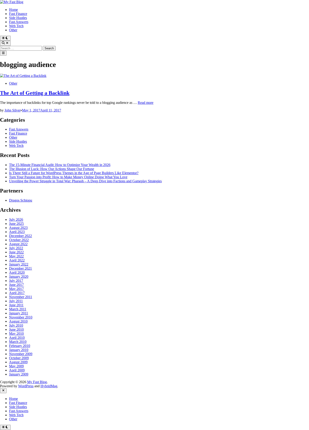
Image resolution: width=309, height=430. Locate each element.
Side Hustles (18, 18)
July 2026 (16, 219)
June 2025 (16, 224)
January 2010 (18, 350)
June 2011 (16, 305)
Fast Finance (18, 14)
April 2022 (17, 260)
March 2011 (17, 309)
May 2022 (16, 256)
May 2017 (16, 289)
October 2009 (19, 358)
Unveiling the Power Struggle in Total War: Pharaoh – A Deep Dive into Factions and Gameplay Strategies (85, 181)
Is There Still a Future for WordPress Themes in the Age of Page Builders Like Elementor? (73, 173)
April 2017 (17, 293)
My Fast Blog (37, 382)
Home (13, 10)
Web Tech (16, 26)
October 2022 (19, 240)
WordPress (25, 386)
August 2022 (18, 244)
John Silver (13, 110)
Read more (145, 103)
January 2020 (18, 276)
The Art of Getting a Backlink (34, 93)
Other (13, 30)
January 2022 (18, 264)
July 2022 (16, 248)
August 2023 (18, 228)
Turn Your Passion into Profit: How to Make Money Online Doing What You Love (68, 177)
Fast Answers (18, 22)
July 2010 (16, 325)
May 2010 (16, 333)
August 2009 (18, 362)
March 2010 (17, 342)
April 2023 (17, 232)
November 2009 (20, 354)
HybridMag (48, 386)
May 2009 (16, 366)
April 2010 (17, 338)
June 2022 (16, 252)
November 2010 (20, 317)
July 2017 (16, 281)
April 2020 (17, 272)
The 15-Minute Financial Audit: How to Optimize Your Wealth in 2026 (59, 165)
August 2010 (18, 321)
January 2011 (18, 313)
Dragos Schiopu (20, 200)
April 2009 (17, 370)
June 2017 (16, 285)
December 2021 (20, 268)
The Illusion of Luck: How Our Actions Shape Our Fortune (51, 169)
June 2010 (16, 329)
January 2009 (18, 374)
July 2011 (16, 301)
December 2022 (20, 236)
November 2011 (20, 297)
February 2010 (19, 346)
